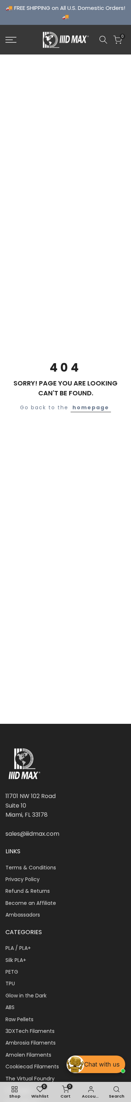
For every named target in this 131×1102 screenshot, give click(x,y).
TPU (10, 983)
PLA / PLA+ (18, 948)
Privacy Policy (22, 879)
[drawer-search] (103, 39)
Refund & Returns (27, 891)
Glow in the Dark (26, 995)
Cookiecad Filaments (32, 1066)
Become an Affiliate (30, 903)
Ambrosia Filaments (30, 1042)
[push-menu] (10, 40)
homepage (90, 407)
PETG (11, 971)
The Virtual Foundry (30, 1078)
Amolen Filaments (28, 1054)
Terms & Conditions (30, 867)
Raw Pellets (19, 1019)
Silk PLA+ (15, 960)
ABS (10, 1007)
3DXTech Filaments (30, 1031)
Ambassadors (22, 914)
